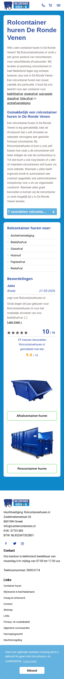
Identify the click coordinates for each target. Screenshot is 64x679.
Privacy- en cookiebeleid (17, 621)
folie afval (26, 98)
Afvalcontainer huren (32, 416)
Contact (8, 604)
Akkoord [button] (32, 670)
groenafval (31, 94)
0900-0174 (33, 570)
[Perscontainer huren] (32, 442)
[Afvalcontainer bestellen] (32, 389)
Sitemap (8, 609)
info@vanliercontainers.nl (20, 526)
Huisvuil (16, 255)
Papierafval (18, 262)
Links (6, 615)
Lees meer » (14, 322)
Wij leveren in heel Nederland (19, 591)
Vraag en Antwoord (14, 597)
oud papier (45, 94)
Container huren (12, 585)
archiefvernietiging (18, 103)
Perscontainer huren (32, 469)
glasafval (13, 98)
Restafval (17, 268)
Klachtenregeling (13, 640)
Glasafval (17, 248)
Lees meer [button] (30, 661)
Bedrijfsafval (19, 242)
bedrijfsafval (15, 94)
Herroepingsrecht (13, 634)
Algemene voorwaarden (17, 628)
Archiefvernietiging (22, 235)
